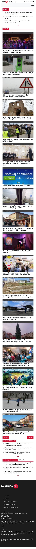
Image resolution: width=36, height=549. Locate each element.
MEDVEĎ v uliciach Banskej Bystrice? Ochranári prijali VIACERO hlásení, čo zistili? (17, 444)
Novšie (6, 437)
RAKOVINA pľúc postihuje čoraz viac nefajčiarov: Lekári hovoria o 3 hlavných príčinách (18, 472)
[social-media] (2, 526)
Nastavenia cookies (9, 505)
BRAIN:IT (3, 541)
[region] (15, 2)
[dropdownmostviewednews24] (18, 476)
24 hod (23, 460)
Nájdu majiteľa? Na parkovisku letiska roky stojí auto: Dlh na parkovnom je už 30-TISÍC (18, 463)
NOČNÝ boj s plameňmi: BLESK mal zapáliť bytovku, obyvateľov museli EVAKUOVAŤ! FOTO (17, 452)
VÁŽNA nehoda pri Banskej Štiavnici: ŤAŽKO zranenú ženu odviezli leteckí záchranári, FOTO (19, 448)
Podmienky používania (10, 502)
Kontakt (6, 496)
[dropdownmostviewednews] (18, 457)
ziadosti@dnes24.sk (19, 523)
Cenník (6, 499)
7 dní (19, 460)
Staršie (30, 437)
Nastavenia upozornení (11, 507)
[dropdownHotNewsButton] (18, 25)
